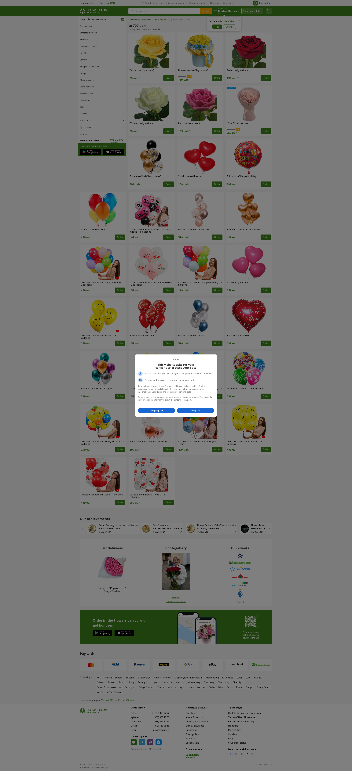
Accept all (195, 410)
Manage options (156, 410)
